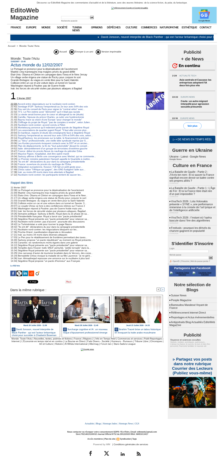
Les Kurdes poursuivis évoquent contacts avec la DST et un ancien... (53, 143)
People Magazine (181, 300)
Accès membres (95, 439)
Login (171, 248)
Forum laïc (106, 344)
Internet (15, 341)
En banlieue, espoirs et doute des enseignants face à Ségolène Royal (54, 132)
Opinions (96, 27)
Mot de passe (175, 255)
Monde (46, 27)
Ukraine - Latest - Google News (187, 156)
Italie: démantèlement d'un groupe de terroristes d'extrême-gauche (52, 148)
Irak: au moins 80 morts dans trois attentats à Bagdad (46, 172)
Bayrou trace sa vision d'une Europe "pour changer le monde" (50, 119)
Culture (131, 27)
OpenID (176, 261)
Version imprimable (111, 51)
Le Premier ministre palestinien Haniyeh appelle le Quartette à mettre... (55, 159)
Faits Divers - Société (98, 341)
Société (62, 27)
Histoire (59, 344)
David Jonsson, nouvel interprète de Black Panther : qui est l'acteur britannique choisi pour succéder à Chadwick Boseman (34, 332)
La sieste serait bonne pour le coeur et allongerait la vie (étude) (51, 114)
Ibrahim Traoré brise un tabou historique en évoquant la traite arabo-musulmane (138, 331)
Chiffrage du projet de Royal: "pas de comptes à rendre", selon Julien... (55, 122)
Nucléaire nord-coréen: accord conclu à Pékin (41, 125)
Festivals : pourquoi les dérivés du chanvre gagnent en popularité (190, 229)
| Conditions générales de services (130, 444)
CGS (137, 423)
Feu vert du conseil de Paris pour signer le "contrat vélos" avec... (51, 109)
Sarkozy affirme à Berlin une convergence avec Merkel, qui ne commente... (57, 156)
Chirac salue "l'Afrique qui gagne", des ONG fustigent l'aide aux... (51, 169)
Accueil (11, 46)
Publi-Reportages (153, 338)
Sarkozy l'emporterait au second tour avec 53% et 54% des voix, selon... (55, 135)
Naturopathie (169, 27)
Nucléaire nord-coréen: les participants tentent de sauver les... (50, 174)
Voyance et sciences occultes (185, 339)
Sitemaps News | (126, 423)
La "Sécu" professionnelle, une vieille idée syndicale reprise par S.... (53, 140)
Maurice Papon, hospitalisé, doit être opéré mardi (43, 153)
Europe (31, 27)
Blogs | (99, 423)
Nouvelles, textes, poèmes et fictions (53, 338)
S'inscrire (185, 261)
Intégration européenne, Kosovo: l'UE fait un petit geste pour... (50, 167)
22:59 (14, 104)
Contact (205, 27)
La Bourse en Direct (75, 341)
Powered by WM (101, 444)
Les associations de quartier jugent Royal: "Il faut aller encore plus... (53, 130)
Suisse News (178, 295)
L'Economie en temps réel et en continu (42, 341)
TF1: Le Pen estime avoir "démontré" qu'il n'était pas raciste (49, 111)
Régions (87, 338)
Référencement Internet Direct (188, 312)
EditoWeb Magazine (24, 14)
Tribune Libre (141, 341)
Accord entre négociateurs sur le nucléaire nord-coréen (46, 104)
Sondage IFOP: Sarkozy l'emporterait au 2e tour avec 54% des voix (53, 106)
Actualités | (90, 423)
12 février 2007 (21, 98)
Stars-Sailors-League (125, 344)
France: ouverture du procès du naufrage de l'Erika (44, 164)
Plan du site (109, 439)
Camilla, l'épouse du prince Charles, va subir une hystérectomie (51, 117)
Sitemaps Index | (110, 423)
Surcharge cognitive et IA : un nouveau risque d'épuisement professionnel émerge (85, 331)
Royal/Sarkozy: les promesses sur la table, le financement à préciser (53, 138)
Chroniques (156, 341)
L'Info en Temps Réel (105, 338)
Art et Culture (46, 344)
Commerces (149, 27)
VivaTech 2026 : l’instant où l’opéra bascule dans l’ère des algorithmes (190, 219)
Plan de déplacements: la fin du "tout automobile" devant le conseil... (53, 146)
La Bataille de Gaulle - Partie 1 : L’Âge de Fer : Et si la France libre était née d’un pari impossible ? (192, 191)
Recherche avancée (69, 21)
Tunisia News (77, 29)
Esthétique (189, 27)
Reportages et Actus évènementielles (192, 317)
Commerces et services (130, 338)
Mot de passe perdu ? (200, 261)
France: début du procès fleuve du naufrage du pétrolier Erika (50, 151)
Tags (134, 439)
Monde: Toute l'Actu (29, 46)
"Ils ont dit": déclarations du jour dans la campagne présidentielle (51, 161)
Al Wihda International (76, 344)
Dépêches (114, 27)
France (16, 27)
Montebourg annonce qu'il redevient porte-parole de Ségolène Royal (53, 127)
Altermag (94, 344)
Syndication (125, 439)
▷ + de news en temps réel (192, 139)
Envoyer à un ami (83, 51)
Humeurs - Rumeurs (121, 341)
